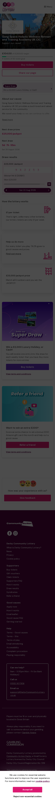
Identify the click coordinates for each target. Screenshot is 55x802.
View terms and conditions (18, 374)
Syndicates (12, 592)
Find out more (13, 253)
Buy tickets (27, 64)
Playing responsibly (16, 655)
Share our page (27, 72)
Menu (49, 6)
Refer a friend (28, 445)
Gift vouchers (13, 573)
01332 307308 (17, 683)
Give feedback (27, 497)
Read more (7, 119)
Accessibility (13, 647)
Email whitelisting (15, 643)
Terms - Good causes (17, 632)
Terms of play (13, 640)
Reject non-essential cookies (27, 796)
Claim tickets (13, 577)
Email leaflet (12, 614)
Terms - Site (12, 636)
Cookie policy (13, 558)
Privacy (10, 555)
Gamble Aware (29, 732)
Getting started (14, 621)
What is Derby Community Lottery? (24, 547)
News (9, 551)
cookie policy (43, 781)
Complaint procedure (17, 651)
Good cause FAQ (15, 618)
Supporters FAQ (14, 580)
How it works (13, 584)
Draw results (13, 588)
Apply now (12, 606)
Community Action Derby (19, 756)
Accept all (27, 789)
